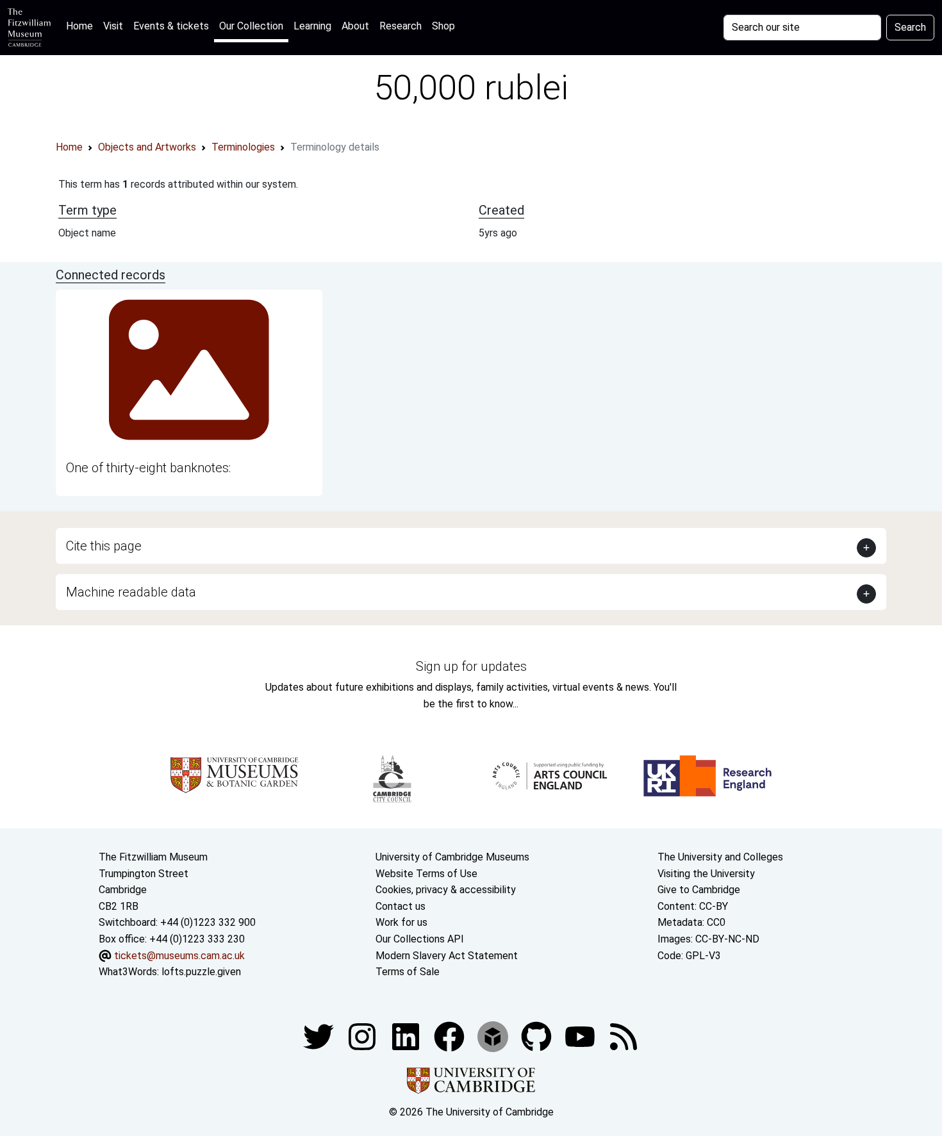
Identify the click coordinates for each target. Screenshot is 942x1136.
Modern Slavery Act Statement (447, 956)
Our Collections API (420, 939)
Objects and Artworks (147, 147)
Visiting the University (706, 874)
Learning (312, 26)
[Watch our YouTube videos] (581, 1036)
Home (82, 25)
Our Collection (251, 26)
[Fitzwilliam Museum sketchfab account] (494, 1036)
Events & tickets (171, 26)
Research (400, 26)
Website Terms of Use (426, 874)
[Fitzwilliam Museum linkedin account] (450, 1036)
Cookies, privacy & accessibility (446, 890)
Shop (443, 26)
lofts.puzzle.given (201, 972)
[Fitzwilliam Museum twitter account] (320, 1036)
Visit (113, 26)
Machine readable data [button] (131, 592)
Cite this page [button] (104, 546)
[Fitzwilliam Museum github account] (537, 1036)
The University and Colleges (720, 857)
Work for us (401, 922)
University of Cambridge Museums (452, 857)
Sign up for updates (471, 666)
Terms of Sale (408, 972)
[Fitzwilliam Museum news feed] (623, 1036)
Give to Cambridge (698, 890)
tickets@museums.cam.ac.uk (179, 956)
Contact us (401, 906)
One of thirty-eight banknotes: (148, 467)
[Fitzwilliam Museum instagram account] (363, 1036)
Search (910, 27)
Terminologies (243, 147)
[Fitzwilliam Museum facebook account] (407, 1036)
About (355, 26)
